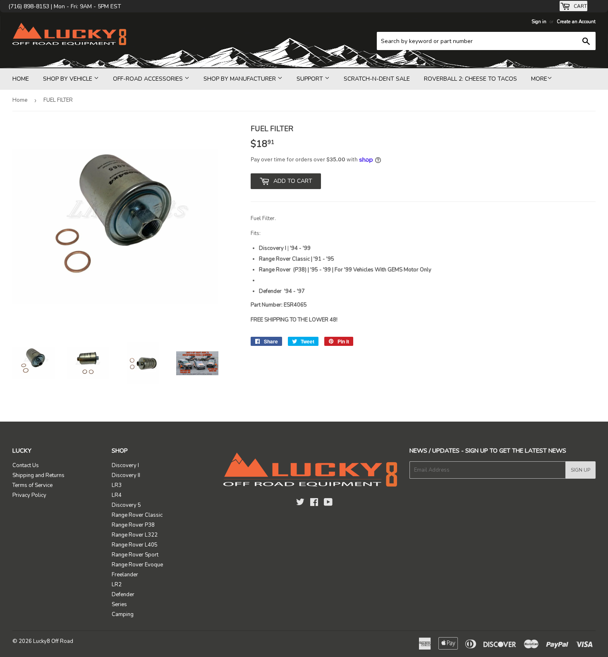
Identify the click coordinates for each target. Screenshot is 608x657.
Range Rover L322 (135, 535)
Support (311, 79)
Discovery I (125, 465)
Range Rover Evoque (137, 564)
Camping (123, 614)
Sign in (538, 22)
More (539, 79)
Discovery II (126, 475)
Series (119, 604)
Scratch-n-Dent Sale (377, 79)
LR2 (117, 584)
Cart (579, 6)
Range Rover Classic (137, 515)
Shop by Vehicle (68, 79)
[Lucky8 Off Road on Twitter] (300, 503)
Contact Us (25, 465)
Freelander (125, 574)
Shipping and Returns (38, 475)
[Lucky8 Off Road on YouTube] (328, 503)
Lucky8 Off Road (53, 641)
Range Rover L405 (135, 545)
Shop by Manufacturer (240, 79)
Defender (123, 594)
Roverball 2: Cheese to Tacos (470, 79)
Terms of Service (32, 485)
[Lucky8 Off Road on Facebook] (314, 503)
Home (20, 79)
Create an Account (576, 22)
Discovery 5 (126, 505)
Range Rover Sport (135, 555)
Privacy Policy (29, 495)
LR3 (117, 485)
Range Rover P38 (133, 525)
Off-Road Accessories (148, 79)
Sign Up (580, 470)
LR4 (117, 495)
